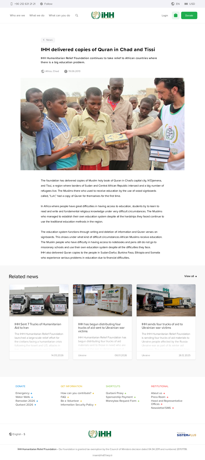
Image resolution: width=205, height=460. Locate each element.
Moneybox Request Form (121, 400)
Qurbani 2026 (24, 404)
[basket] (176, 15)
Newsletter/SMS (161, 407)
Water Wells (23, 397)
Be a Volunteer (70, 400)
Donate (189, 15)
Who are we (17, 15)
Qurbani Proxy (114, 393)
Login (165, 15)
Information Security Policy (77, 404)
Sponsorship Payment (119, 397)
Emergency (22, 393)
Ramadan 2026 (25, 400)
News (49, 40)
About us (156, 393)
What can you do (59, 15)
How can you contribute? (76, 393)
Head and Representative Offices (166, 402)
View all (189, 276)
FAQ (63, 397)
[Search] (76, 15)
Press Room (158, 397)
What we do (36, 15)
